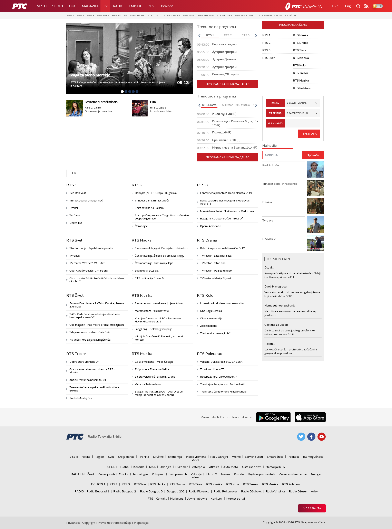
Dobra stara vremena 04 (84, 361)
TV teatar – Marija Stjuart (215, 278)
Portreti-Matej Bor (80, 398)
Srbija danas (126, 457)
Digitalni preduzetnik (261, 474)
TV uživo (291, 15)
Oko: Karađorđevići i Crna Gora (88, 270)
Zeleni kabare (208, 326)
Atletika (214, 467)
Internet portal (235, 498)
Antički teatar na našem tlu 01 (87, 380)
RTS (150, 6)
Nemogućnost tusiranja (279, 305)
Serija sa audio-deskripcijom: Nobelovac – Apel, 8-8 (226, 202)
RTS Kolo (189, 15)
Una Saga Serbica (211, 311)
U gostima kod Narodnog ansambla (222, 303)
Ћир (335, 6)
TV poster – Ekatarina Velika (152, 369)
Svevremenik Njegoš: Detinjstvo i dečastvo (161, 248)
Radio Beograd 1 (98, 491)
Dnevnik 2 (75, 223)
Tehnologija (140, 474)
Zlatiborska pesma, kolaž (215, 333)
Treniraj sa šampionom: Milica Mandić (223, 391)
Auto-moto (230, 467)
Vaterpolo (198, 467)
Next (256, 35)
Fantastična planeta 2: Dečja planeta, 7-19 (226, 193)
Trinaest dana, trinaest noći (86, 200)
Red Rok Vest (77, 193)
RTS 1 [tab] (210, 35)
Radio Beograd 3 (151, 491)
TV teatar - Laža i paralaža (216, 255)
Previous (199, 35)
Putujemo (158, 474)
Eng (348, 6)
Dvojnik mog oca (275, 286)
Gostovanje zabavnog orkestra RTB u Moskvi (92, 371)
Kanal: (275, 103)
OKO (73, 6)
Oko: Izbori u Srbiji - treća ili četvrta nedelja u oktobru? (96, 279)
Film (153, 102)
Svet (111, 457)
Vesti (42, 6)
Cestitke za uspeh (276, 325)
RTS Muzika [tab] (242, 105)
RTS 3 (90, 15)
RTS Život (154, 15)
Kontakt (161, 498)
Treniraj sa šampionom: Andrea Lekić (222, 384)
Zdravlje (196, 474)
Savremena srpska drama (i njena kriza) (159, 303)
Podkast (293, 457)
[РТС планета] (303, 6)
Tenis (152, 467)
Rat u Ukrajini (219, 457)
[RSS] (366, 6)
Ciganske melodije (211, 318)
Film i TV (211, 474)
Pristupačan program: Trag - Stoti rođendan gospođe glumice (162, 217)
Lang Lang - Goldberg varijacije (153, 329)
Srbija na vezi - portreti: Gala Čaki (89, 332)
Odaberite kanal (296, 103)
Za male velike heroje (293, 474)
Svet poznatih (178, 474)
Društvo (158, 457)
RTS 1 (70, 15)
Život (90, 474)
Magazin (90, 6)
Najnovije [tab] (269, 145)
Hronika (143, 457)
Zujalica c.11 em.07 (212, 369)
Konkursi (216, 498)
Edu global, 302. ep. (147, 270)
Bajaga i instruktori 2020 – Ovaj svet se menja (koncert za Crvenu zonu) (159, 393)
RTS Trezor (206, 15)
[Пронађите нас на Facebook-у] (311, 437)
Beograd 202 (176, 491)
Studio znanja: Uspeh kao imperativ (91, 248)
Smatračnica (275, 457)
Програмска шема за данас (227, 84)
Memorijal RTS (275, 467)
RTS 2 (80, 15)
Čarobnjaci (141, 226)
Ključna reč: (275, 123)
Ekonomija (175, 457)
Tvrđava (74, 215)
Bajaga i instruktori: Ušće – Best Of (221, 218)
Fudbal (124, 467)
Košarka (139, 467)
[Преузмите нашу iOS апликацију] (310, 417)
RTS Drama (137, 15)
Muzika (123, 474)
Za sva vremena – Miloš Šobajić (154, 361)
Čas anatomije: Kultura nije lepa (154, 263)
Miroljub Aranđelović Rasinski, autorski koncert (159, 338)
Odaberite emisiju (297, 113)
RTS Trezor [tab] (225, 105)
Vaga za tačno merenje (90, 75)
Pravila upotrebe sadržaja (114, 523)
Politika (85, 457)
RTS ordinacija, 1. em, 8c (150, 278)
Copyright (88, 523)
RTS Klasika (172, 15)
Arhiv (314, 491)
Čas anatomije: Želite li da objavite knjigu (159, 255)
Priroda (239, 474)
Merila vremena (196, 457)
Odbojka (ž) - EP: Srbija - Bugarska (156, 193)
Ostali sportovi (251, 467)
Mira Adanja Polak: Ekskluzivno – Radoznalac (227, 211)
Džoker (73, 208)
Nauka (225, 474)
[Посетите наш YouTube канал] (321, 437)
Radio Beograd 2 (124, 491)
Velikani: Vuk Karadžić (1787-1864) (221, 361)
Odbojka (165, 467)
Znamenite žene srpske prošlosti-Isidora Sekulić (94, 389)
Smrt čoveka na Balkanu (150, 208)
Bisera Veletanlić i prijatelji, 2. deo (155, 376)
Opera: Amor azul (210, 226)
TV (105, 6)
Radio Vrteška (275, 491)
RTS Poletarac (245, 15)
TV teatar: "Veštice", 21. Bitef (87, 263)
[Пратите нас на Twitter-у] (301, 437)
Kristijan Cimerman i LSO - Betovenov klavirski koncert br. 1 (158, 320)
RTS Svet (103, 15)
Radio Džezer (298, 491)
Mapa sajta (312, 508)
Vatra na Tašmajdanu (148, 384)
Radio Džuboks (251, 491)
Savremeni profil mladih (101, 102)
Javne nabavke (197, 498)
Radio (118, 6)
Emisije (135, 6)
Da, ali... (269, 267)
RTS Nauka (119, 15)
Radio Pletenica (199, 491)
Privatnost (73, 523)
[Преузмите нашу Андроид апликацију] (273, 417)
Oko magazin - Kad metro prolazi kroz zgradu (96, 325)
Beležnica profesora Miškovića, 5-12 (222, 248)
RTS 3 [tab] (245, 35)
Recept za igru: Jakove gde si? (218, 376)
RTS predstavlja (270, 15)
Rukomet (181, 467)
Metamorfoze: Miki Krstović (152, 311)
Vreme (236, 457)
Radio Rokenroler (225, 491)
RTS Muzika (224, 15)
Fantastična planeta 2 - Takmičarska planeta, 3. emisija (96, 305)
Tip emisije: (275, 113)
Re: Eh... (269, 344)
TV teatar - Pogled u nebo (216, 270)
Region (99, 457)
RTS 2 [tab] (228, 35)
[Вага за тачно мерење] (129, 58)
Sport (58, 6)
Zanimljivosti (106, 474)
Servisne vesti (254, 457)
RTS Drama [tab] (209, 105)
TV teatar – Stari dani (213, 263)
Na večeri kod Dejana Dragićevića (89, 339)
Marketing (177, 498)
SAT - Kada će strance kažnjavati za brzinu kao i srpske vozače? (95, 315)
